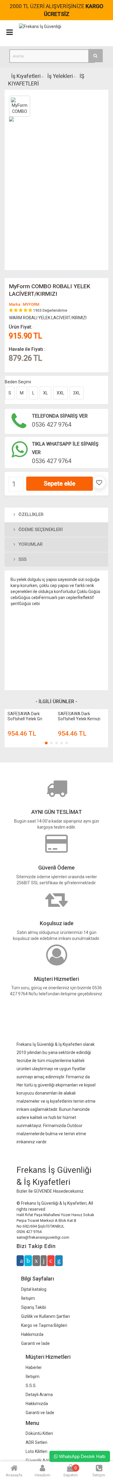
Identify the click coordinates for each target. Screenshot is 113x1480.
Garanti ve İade (35, 1343)
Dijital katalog (33, 1289)
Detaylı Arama (39, 1394)
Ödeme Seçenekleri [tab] (40, 529)
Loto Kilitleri (36, 1451)
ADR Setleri (36, 1442)
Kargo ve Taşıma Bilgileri (44, 1325)
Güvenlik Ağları (40, 1460)
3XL (76, 393)
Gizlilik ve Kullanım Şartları (45, 1316)
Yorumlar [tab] (30, 544)
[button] (46, 743)
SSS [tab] (22, 559)
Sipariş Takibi (33, 1307)
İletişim (28, 1298)
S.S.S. (31, 1385)
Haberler (34, 1367)
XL (45, 393)
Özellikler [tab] (30, 514)
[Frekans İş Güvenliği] (40, 26)
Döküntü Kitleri (39, 1433)
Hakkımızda (32, 1334)
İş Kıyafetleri (26, 76)
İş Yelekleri (60, 76)
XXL (60, 393)
